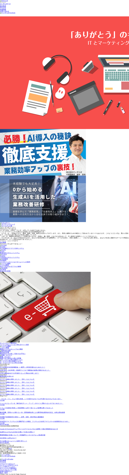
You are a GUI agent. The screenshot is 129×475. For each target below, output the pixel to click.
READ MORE (4, 424)
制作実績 (3, 7)
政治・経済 (4, 472)
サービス (3, 5)
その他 (2, 400)
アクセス (3, 8)
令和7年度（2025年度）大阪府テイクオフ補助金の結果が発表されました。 (25, 370)
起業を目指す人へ (6, 471)
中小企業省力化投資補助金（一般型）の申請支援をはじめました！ (22, 367)
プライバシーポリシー (7, 463)
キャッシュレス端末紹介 (8, 468)
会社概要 (3, 242)
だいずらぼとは (5, 4)
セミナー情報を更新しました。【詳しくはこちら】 (17, 379)
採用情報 (3, 10)
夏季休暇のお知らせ (7, 376)
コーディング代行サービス (9, 465)
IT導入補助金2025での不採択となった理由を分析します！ (19, 373)
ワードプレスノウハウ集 (8, 469)
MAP (10, 448)
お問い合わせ (4, 11)
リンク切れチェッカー (7, 466)
